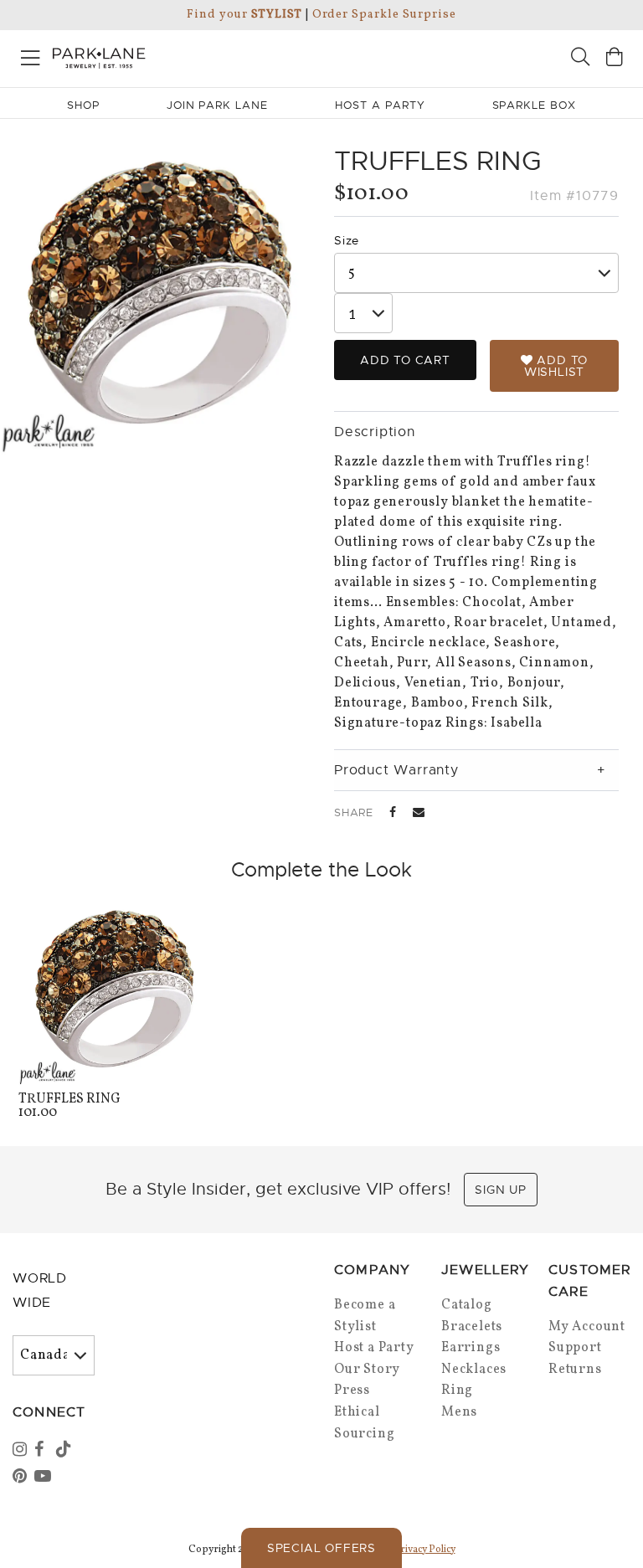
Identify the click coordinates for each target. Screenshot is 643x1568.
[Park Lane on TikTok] (65, 1451)
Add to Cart (405, 360)
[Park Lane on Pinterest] (22, 1477)
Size (346, 240)
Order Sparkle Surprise (384, 15)
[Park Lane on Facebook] (43, 1451)
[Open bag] (614, 59)
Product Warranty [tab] (396, 770)
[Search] (580, 59)
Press (352, 1390)
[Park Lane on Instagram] (22, 1451)
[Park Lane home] (161, 56)
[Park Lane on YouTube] (43, 1477)
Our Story (367, 1369)
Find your (244, 15)
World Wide (40, 1290)
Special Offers (321, 1547)
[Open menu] (31, 55)
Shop (83, 105)
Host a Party (374, 1348)
